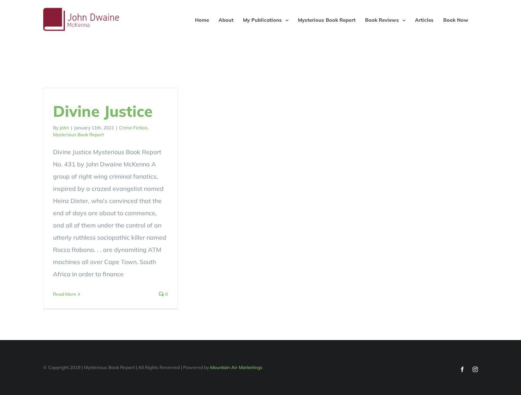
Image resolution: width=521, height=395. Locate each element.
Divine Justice (103, 111)
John (64, 128)
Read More (64, 294)
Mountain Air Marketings (236, 367)
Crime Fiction (133, 128)
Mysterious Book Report (78, 134)
